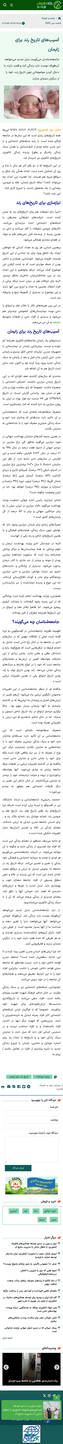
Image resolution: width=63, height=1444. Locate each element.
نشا (36, 1211)
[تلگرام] (28, 1087)
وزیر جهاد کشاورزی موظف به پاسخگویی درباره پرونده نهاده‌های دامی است (31, 1309)
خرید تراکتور (50, 1211)
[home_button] (59, 18)
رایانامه (54, 1120)
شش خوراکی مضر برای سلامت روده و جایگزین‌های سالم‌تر (32, 1319)
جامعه (56, 322)
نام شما (54, 1107)
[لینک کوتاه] (14, 1087)
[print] (3, 1087)
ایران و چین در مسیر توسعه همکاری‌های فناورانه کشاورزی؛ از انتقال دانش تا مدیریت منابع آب (22, 1410)
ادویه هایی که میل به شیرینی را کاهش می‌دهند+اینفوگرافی (38, 1272)
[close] (56, 1397)
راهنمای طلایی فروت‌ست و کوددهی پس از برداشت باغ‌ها (30, 1291)
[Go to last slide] (56, 1367)
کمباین (14, 1211)
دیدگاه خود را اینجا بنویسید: (43, 1133)
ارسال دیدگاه (18, 1168)
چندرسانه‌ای (49, 1348)
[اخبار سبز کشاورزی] (49, 5)
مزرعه (42, 1219)
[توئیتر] (24, 1087)
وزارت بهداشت (42, 1077)
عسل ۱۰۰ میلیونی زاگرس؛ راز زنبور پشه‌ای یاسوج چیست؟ (30, 1264)
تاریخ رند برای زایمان (19, 1077)
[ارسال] (8, 1087)
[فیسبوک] (19, 1087)
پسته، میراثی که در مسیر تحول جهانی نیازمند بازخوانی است (31, 1329)
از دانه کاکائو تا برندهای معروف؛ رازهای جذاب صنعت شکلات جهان (32, 1282)
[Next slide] (6, 1367)
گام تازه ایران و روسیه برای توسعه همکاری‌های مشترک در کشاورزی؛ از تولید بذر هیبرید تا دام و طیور (30, 1299)
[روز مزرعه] (31, 1186)
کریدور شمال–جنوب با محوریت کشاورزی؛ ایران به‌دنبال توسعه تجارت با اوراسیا (31, 1255)
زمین (54, 1219)
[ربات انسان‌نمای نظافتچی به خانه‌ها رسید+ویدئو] (31, 1369)
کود (26, 1211)
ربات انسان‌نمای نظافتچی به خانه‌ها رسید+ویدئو (33, 1381)
